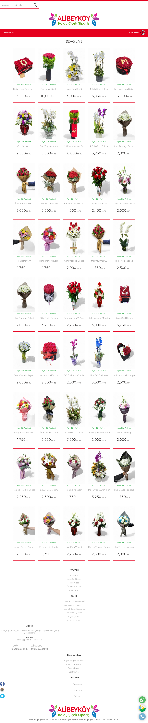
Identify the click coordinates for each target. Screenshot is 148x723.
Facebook (77, 684)
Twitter (77, 696)
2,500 (23, 153)
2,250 (74, 325)
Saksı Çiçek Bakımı (74, 664)
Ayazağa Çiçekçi (74, 579)
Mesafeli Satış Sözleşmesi (74, 609)
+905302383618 (39, 647)
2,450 (99, 210)
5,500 (48, 153)
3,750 (124, 325)
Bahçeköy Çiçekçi (74, 613)
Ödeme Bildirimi (74, 586)
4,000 (74, 96)
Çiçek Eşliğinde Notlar (74, 660)
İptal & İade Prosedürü (74, 605)
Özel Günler (74, 672)
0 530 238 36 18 (134, 33)
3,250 (49, 325)
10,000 (49, 96)
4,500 (74, 210)
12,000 (124, 96)
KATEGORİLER (8, 33)
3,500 (23, 96)
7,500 (74, 439)
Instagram (77, 690)
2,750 (74, 554)
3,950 (99, 153)
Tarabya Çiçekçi (74, 620)
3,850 (99, 96)
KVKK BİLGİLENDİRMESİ (74, 601)
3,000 (49, 210)
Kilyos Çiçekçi (74, 616)
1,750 (24, 267)
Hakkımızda (74, 583)
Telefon (15, 645)
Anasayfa (74, 575)
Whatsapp (36, 645)
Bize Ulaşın (74, 590)
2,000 (124, 153)
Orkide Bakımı (74, 668)
